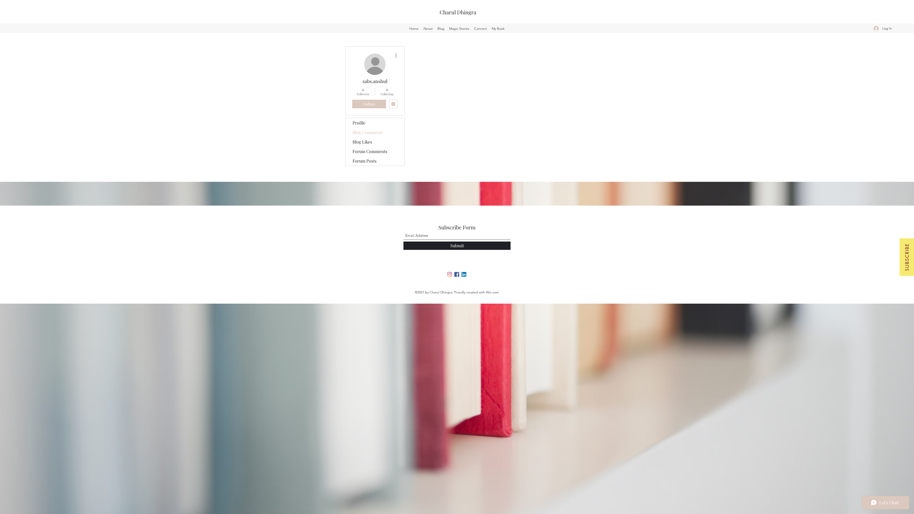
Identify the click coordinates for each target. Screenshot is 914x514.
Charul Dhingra (458, 12)
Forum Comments (370, 151)
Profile (359, 123)
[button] (906, 257)
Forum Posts (365, 161)
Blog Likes (362, 142)
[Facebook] (456, 274)
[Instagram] (449, 274)
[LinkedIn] (464, 274)
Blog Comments (368, 132)
